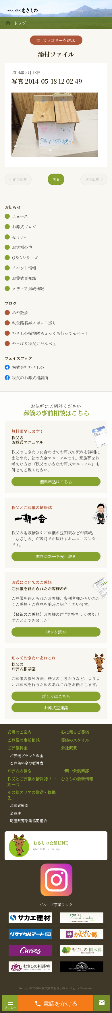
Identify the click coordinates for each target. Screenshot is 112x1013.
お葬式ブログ (24, 226)
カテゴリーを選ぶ (59, 40)
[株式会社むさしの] (22, 10)
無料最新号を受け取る (56, 556)
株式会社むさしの (28, 367)
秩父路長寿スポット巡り (34, 323)
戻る (56, 179)
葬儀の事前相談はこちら (56, 412)
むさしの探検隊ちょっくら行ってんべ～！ (50, 333)
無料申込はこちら (56, 481)
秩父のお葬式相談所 (30, 377)
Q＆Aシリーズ (25, 257)
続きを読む (56, 632)
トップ (20, 23)
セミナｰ (19, 237)
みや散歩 (20, 312)
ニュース (20, 216)
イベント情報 (24, 268)
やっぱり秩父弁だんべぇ (34, 343)
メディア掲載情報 (28, 288)
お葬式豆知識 (24, 278)
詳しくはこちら (56, 696)
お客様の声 (22, 247)
